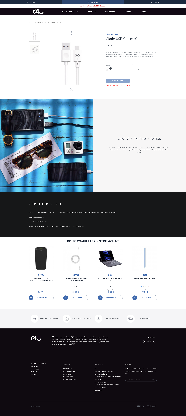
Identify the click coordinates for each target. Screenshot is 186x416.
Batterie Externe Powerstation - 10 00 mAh (41, 280)
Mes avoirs (67, 374)
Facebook (144, 341)
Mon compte (67, 369)
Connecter (110, 12)
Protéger (92, 12)
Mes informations (70, 379)
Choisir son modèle (70, 12)
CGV (96, 369)
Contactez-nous (101, 388)
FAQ (96, 393)
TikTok (153, 341)
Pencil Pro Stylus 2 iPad (145, 279)
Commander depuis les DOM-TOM (107, 385)
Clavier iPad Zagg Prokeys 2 (110, 280)
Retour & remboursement (104, 371)
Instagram (148, 341)
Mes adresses (68, 377)
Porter (143, 12)
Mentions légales (101, 374)
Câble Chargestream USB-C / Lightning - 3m (76, 280)
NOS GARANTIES (100, 382)
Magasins (98, 390)
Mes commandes (69, 371)
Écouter (127, 12)
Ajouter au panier (117, 81)
